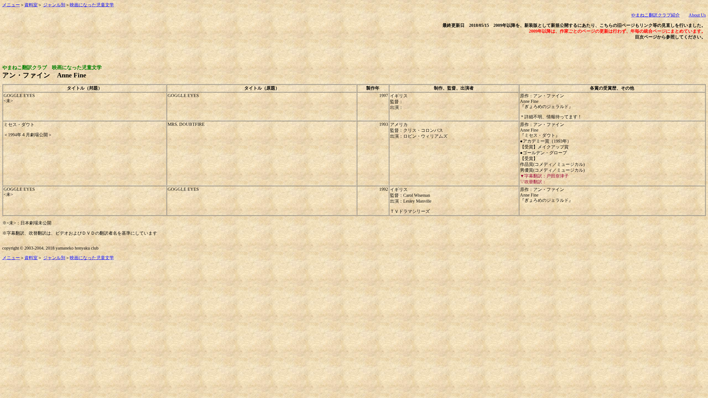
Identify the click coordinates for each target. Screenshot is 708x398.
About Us (697, 15)
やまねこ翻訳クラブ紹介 (655, 15)
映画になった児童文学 (92, 4)
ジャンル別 (54, 4)
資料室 (31, 4)
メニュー (11, 4)
